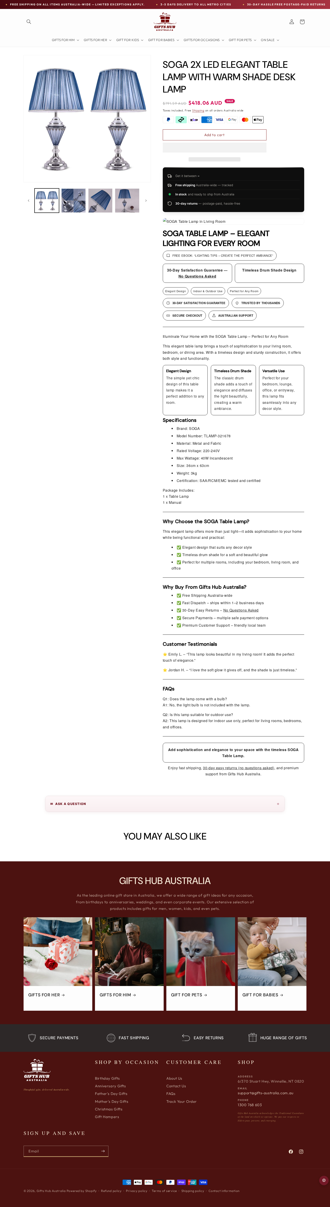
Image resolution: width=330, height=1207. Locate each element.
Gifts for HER (44, 995)
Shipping (198, 110)
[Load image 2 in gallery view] (73, 200)
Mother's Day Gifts (111, 1101)
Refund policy (111, 1191)
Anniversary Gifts (110, 1086)
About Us (174, 1078)
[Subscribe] (103, 1151)
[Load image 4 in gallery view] (127, 200)
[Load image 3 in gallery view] (100, 200)
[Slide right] (146, 201)
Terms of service (164, 1191)
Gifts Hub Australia (51, 1191)
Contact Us (176, 1086)
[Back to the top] (324, 1180)
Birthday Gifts (107, 1078)
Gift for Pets (186, 995)
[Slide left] (28, 201)
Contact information (224, 1191)
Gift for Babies (260, 995)
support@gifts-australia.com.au (265, 1093)
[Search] (29, 22)
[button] (214, 148)
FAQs (171, 1093)
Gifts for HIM (115, 995)
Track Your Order (181, 1101)
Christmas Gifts (108, 1109)
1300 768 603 (250, 1105)
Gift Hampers (107, 1116)
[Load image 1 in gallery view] (47, 200)
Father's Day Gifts (111, 1093)
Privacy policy (136, 1191)
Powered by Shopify (82, 1191)
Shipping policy (192, 1191)
